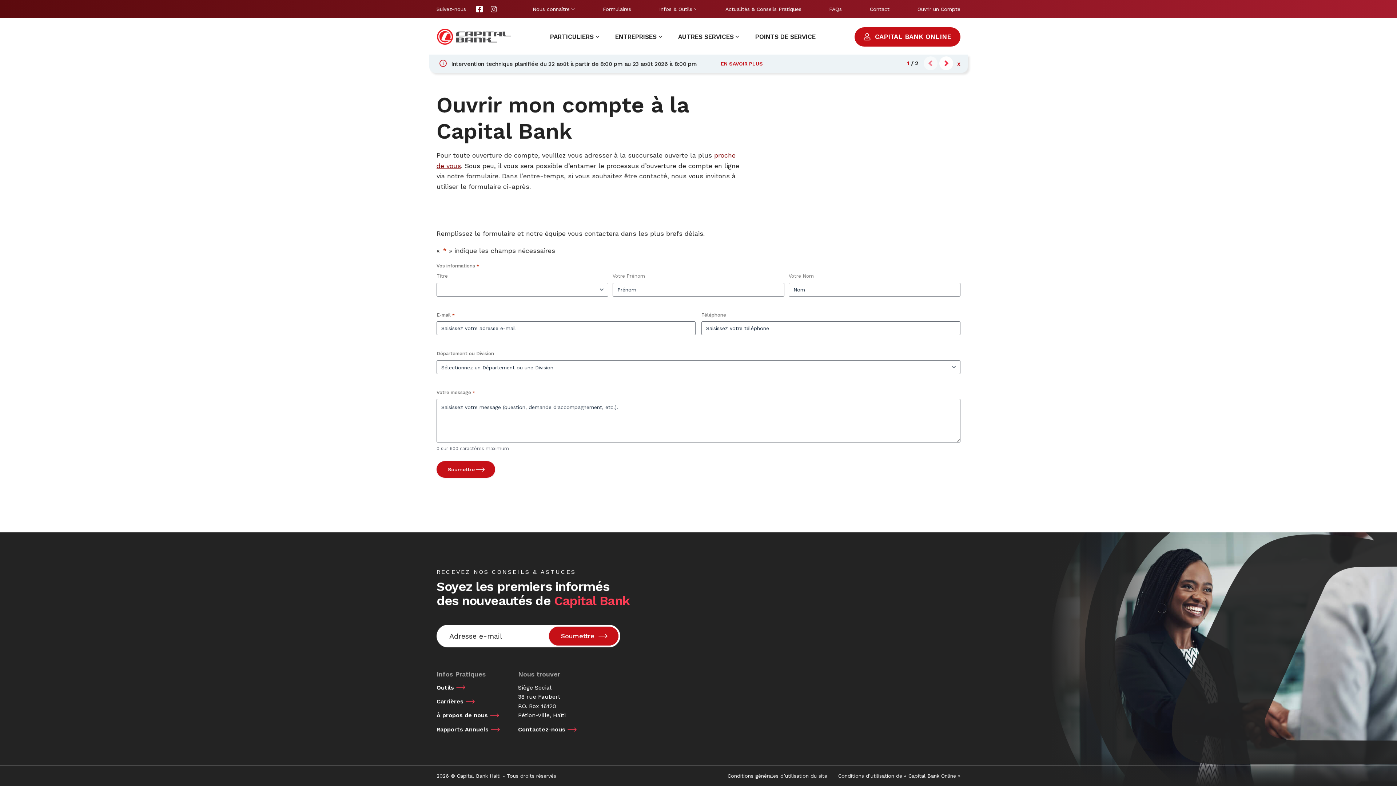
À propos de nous (462, 715)
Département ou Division (465, 353)
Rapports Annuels (463, 729)
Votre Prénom (629, 276)
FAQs (835, 9)
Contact (879, 9)
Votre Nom (801, 276)
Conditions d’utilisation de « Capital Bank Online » (899, 776)
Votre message (456, 392)
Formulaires (617, 9)
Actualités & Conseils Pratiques (763, 9)
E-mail (446, 315)
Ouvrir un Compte (939, 9)
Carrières (450, 701)
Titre (442, 276)
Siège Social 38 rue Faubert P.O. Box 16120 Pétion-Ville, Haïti (542, 701)
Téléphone (713, 315)
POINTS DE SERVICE (785, 36)
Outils (445, 687)
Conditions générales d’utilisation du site (777, 776)
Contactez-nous (541, 729)
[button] (946, 63)
